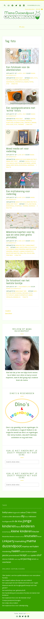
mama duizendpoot (26, 251)
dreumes (25, 293)
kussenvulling (19, 122)
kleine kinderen (21, 531)
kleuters (12, 536)
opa (24, 253)
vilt (37, 559)
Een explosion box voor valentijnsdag (15, 605)
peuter (5, 555)
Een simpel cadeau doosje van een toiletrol (17, 580)
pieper (31, 82)
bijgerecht (16, 512)
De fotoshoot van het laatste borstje (18, 282)
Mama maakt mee (20, 291)
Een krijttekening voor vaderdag (18, 192)
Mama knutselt (31, 159)
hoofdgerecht (7, 521)
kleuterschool (19, 536)
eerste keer (23, 247)
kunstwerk (26, 163)
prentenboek (14, 555)
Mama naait (19, 78)
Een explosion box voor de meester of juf (16, 598)
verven (33, 559)
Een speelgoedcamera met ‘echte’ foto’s (20, 109)
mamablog (16, 297)
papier (34, 551)
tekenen (25, 206)
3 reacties (14, 84)
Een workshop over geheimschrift (13, 590)
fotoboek (14, 80)
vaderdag (31, 165)
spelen (33, 555)
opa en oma (30, 253)
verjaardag (25, 558)
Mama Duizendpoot (13, 288)
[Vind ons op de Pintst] (20, 5)
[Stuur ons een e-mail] (8, 5)
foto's (8, 80)
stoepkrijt (18, 206)
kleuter (35, 531)
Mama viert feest (12, 161)
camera (32, 118)
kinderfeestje (6, 532)
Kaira (28, 613)
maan (8, 165)
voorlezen (6, 562)
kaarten (28, 249)
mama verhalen (30, 546)
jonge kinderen (24, 80)
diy (23, 516)
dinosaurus (17, 516)
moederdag (23, 165)
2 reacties (29, 124)
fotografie (21, 120)
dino (10, 516)
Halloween (32, 516)
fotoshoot (10, 295)
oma (21, 253)
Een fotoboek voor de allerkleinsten (18, 68)
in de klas (17, 521)
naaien (26, 82)
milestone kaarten (12, 253)
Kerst (18, 526)
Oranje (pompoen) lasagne (11, 600)
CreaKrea (9, 120)
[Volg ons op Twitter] (16, 5)
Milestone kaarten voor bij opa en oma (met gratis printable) (20, 234)
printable (9, 255)
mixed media (14, 165)
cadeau (27, 161)
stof (7, 84)
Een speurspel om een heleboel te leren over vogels (20, 583)
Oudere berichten (8, 312)
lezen (40, 536)
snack (28, 555)
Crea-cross (31, 512)
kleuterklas (5, 536)
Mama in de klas (20, 159)
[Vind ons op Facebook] (12, 5)
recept (23, 555)
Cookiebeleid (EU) (33, 5)
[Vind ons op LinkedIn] (24, 5)
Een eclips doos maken (10, 603)
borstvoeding (17, 293)
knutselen (18, 163)
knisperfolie (19, 82)
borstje (8, 293)
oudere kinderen (26, 552)
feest (26, 516)
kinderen (29, 120)
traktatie (11, 559)
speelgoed (9, 124)
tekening (21, 124)
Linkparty (27, 122)
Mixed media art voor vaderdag (17, 150)
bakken (10, 513)
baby (31, 78)
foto (35, 78)
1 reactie (25, 297)
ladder (33, 163)
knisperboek (10, 82)
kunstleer (9, 122)
